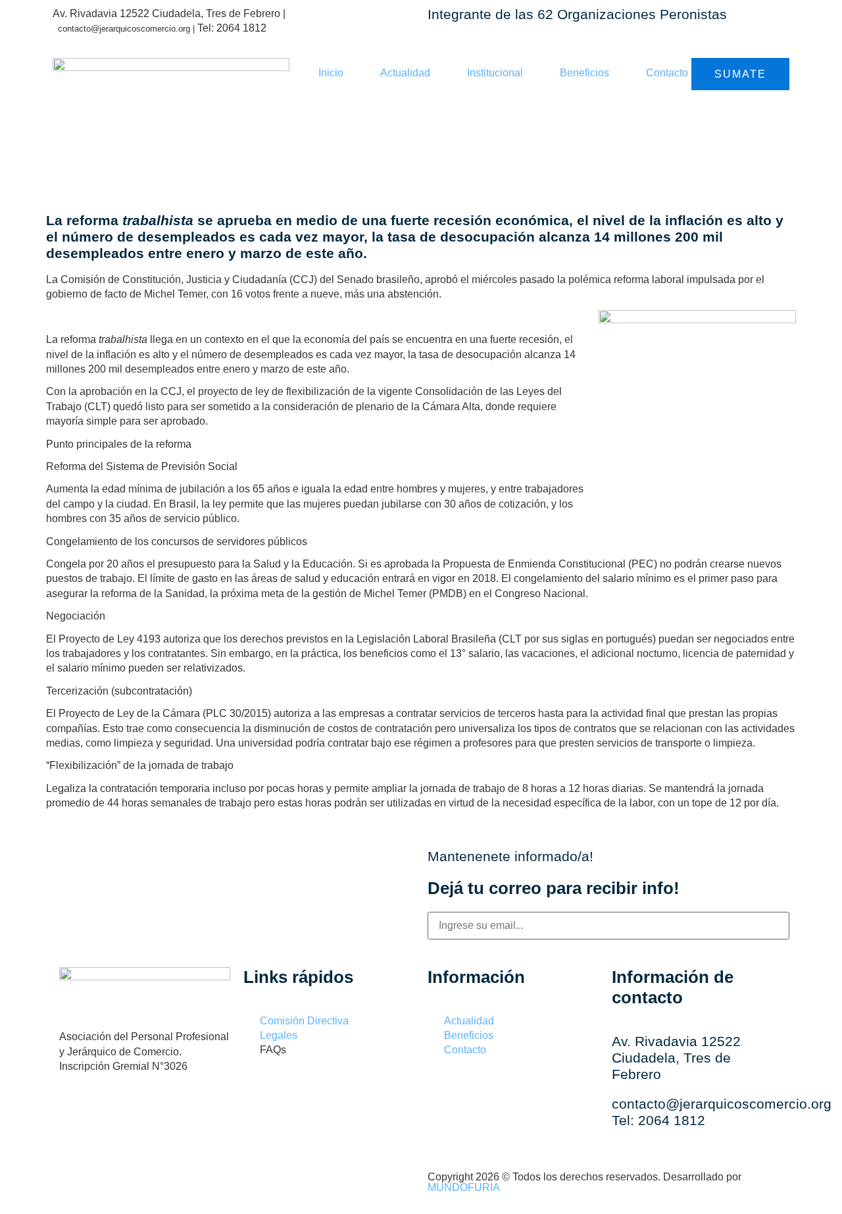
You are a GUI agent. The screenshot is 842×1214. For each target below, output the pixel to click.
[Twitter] (161, 1111)
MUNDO (464, 1187)
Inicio (330, 72)
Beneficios (584, 72)
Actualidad (405, 72)
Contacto (667, 72)
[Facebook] (75, 1111)
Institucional (495, 72)
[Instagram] (118, 1111)
